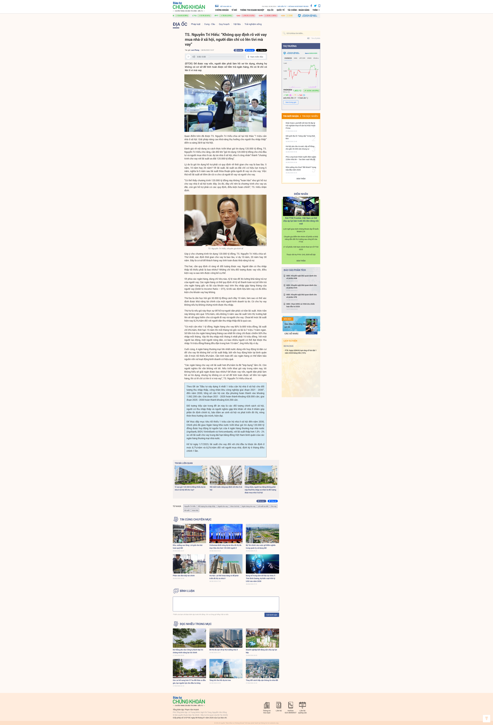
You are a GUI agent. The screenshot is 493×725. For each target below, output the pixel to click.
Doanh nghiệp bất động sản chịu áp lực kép (261, 651)
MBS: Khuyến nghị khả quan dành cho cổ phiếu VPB (301, 295)
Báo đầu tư (282, 6)
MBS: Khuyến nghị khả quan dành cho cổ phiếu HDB (301, 276)
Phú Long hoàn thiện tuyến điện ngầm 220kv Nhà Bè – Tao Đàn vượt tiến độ (301, 158)
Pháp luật (195, 24)
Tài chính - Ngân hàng (298, 10)
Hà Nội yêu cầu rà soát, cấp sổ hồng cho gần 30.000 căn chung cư (300, 147)
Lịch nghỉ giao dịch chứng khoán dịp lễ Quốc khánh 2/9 (301, 230)
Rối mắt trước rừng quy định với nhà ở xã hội (226, 488)
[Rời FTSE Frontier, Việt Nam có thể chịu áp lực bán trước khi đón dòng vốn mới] (301, 206)
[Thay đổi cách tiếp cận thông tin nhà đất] (262, 668)
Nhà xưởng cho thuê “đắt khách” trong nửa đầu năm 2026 (301, 168)
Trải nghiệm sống (253, 24)
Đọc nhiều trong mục (196, 624)
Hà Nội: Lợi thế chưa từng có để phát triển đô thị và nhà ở (224, 577)
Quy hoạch (224, 24)
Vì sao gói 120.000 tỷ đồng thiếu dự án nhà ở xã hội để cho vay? (190, 488)
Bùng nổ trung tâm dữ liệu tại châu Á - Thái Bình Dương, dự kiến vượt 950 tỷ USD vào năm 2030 (261, 578)
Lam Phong (195, 50)
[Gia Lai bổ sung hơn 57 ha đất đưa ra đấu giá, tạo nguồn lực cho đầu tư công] (189, 668)
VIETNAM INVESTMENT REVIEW (298, 6)
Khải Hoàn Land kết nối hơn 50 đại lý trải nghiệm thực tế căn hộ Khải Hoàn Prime (300, 125)
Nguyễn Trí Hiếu (190, 506)
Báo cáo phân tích (295, 270)
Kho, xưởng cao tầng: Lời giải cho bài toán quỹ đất (187, 546)
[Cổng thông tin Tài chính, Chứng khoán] (189, 7)
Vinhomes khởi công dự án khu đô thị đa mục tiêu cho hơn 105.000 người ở (225, 546)
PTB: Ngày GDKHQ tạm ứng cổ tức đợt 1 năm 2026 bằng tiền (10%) (301, 351)
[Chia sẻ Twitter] (314, 5)
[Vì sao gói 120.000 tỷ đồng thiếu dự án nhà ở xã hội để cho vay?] (191, 475)
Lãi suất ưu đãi (263, 506)
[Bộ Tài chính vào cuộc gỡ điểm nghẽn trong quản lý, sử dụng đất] (262, 533)
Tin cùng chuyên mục (195, 519)
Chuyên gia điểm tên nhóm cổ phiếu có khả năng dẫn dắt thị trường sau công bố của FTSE (301, 239)
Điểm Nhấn (301, 193)
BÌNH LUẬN (187, 591)
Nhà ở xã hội (234, 506)
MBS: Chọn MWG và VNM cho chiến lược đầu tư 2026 (300, 305)
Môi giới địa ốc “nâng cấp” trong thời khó (300, 137)
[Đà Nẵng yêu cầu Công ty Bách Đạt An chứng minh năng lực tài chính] (189, 638)
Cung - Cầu (209, 24)
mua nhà (195, 510)
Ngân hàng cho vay (248, 506)
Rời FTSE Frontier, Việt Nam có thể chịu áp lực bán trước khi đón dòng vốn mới (301, 221)
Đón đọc (287, 319)
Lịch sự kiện (290, 340)
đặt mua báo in (225, 6)
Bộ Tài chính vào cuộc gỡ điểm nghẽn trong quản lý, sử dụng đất (261, 546)
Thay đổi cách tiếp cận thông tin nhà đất (262, 680)
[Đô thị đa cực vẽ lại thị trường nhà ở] (226, 638)
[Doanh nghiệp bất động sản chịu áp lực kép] (262, 638)
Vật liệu (237, 24)
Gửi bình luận (271, 615)
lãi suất (186, 510)
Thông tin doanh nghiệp (252, 10)
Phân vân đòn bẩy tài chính (184, 575)
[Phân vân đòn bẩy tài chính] (189, 564)
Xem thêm (300, 178)
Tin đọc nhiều (310, 116)
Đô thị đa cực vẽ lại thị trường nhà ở (223, 649)
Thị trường (290, 46)
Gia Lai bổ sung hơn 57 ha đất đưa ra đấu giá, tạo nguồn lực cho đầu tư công (189, 681)
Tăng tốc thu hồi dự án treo (220, 680)
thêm (315, 10)
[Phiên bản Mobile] (318, 5)
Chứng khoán (222, 10)
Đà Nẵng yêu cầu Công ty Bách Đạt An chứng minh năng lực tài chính (188, 651)
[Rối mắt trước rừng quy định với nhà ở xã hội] (226, 475)
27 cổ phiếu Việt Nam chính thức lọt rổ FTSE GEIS (301, 248)
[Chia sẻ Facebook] (310, 5)
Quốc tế (281, 10)
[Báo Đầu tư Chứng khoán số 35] (311, 326)
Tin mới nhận (291, 116)
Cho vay (273, 506)
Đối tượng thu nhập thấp (206, 506)
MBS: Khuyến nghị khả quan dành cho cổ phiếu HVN (301, 286)
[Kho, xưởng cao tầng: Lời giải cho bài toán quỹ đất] (189, 533)
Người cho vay (223, 506)
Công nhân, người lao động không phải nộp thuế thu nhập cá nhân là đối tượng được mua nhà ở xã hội (260, 490)
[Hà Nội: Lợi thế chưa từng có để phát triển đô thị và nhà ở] (226, 564)
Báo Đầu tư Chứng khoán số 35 (297, 325)
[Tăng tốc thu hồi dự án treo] (226, 668)
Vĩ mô (234, 10)
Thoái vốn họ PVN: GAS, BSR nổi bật (301, 254)
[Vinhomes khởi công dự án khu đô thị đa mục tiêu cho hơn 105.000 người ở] (226, 533)
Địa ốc (270, 10)
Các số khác (291, 333)
